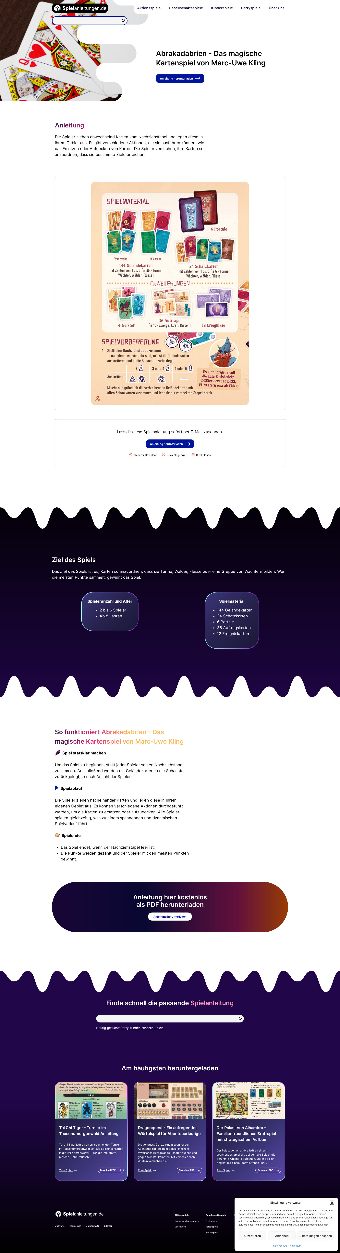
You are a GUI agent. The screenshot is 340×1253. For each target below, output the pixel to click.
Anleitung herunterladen (176, 78)
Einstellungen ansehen (316, 1236)
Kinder (135, 1028)
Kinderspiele (222, 8)
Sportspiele (180, 1226)
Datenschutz (280, 1245)
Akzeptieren (252, 1236)
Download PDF (107, 1170)
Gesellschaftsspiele (186, 8)
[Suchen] (123, 21)
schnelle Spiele (152, 1028)
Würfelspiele (212, 1232)
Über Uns (277, 8)
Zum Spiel (66, 1170)
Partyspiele (251, 8)
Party (124, 1028)
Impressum (295, 1245)
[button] (332, 1203)
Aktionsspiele (149, 8)
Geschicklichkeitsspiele (187, 1221)
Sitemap (108, 1226)
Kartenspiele (212, 1226)
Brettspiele (211, 1221)
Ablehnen (282, 1236)
